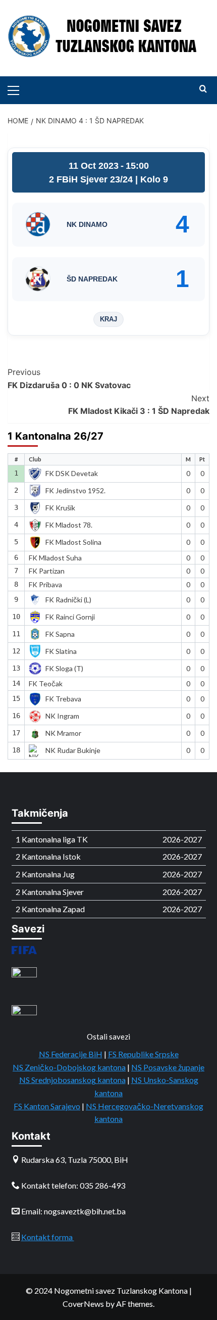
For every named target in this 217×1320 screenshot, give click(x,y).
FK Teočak (46, 683)
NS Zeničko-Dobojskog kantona (69, 1067)
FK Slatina (61, 651)
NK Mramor (63, 733)
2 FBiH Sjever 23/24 (92, 179)
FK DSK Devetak (71, 473)
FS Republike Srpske (143, 1054)
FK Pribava (45, 584)
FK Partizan (47, 571)
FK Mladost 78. (68, 525)
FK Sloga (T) (64, 668)
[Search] (203, 89)
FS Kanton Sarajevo (47, 1106)
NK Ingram (62, 716)
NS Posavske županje (167, 1067)
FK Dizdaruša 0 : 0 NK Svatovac (69, 378)
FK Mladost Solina (73, 542)
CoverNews (83, 1303)
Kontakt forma (47, 1237)
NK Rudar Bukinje (72, 750)
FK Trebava (63, 698)
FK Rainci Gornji (70, 616)
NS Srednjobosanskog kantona (72, 1080)
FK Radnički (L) (68, 599)
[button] (18, 89)
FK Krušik (60, 507)
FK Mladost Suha (55, 557)
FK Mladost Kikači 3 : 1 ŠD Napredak (138, 404)
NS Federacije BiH (70, 1054)
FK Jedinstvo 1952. (75, 490)
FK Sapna (60, 634)
